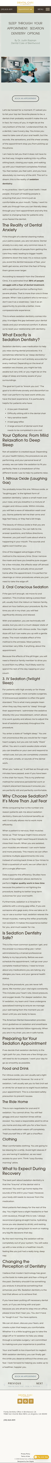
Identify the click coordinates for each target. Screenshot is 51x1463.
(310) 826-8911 (9, 1420)
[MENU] (48, 9)
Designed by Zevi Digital (25, 1461)
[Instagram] (31, 1401)
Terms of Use (25, 1456)
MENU (40, 9)
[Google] (25, 1401)
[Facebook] (19, 1401)
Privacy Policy (25, 1454)
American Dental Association (21, 1020)
